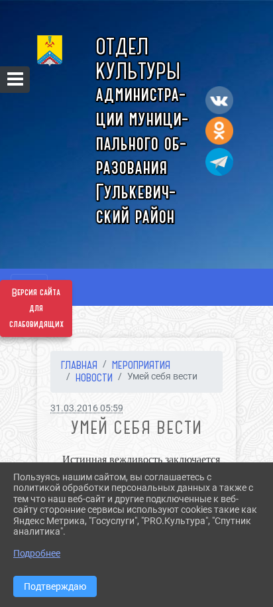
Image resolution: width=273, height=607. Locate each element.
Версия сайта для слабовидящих (36, 308)
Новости (94, 377)
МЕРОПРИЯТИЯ (141, 364)
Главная (79, 364)
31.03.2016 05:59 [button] (86, 408)
